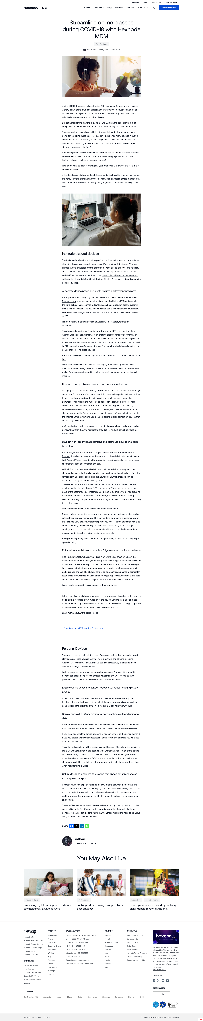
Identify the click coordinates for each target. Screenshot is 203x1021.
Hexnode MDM (80, 182)
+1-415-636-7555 (77, 953)
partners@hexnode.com (79, 964)
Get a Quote (131, 946)
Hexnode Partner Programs (137, 953)
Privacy (39, 1017)
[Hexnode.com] (31, 7)
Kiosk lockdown (69, 557)
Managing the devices (72, 390)
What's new (136, 3)
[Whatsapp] (87, 826)
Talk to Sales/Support (135, 935)
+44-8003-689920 (77, 939)
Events (107, 960)
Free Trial (51, 974)
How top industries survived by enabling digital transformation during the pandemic (153, 907)
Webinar (51, 953)
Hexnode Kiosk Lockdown (33, 941)
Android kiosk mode (88, 613)
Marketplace (52, 971)
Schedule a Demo (133, 939)
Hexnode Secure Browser (33, 944)
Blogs (44, 8)
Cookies (47, 1017)
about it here (112, 508)
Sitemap (108, 949)
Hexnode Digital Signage (33, 948)
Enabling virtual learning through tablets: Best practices (100, 907)
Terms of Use (29, 1017)
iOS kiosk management (92, 585)
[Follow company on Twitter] (158, 980)
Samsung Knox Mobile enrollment (117, 346)
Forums (50, 964)
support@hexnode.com (78, 960)
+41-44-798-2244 (76, 949)
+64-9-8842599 (75, 946)
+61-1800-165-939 (77, 942)
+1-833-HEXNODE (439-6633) (81, 935)
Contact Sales (156, 3)
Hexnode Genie (29, 951)
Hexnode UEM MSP (31, 955)
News (107, 957)
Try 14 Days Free (169, 8)
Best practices (101, 44)
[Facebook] (71, 826)
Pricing (109, 8)
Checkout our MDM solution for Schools (83, 628)
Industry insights (32, 900)
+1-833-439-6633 (170, 3)
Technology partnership (136, 960)
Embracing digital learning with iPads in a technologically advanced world (47, 907)
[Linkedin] (82, 826)
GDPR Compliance (111, 942)
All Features (52, 935)
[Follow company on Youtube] (167, 980)
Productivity (135, 900)
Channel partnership (134, 957)
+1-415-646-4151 (73, 957)
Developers (52, 967)
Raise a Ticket (132, 949)
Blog (106, 953)
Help (49, 957)
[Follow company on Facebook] (153, 980)
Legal (107, 967)
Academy (51, 960)
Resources (52, 949)
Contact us (109, 946)
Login (161, 994)
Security (108, 939)
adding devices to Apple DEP (93, 322)
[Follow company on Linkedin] (162, 980)
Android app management (107, 538)
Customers (52, 942)
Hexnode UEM (29, 937)
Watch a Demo (132, 942)
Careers (108, 964)
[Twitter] (76, 826)
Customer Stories (54, 946)
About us (108, 935)
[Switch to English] (200, 1019)
